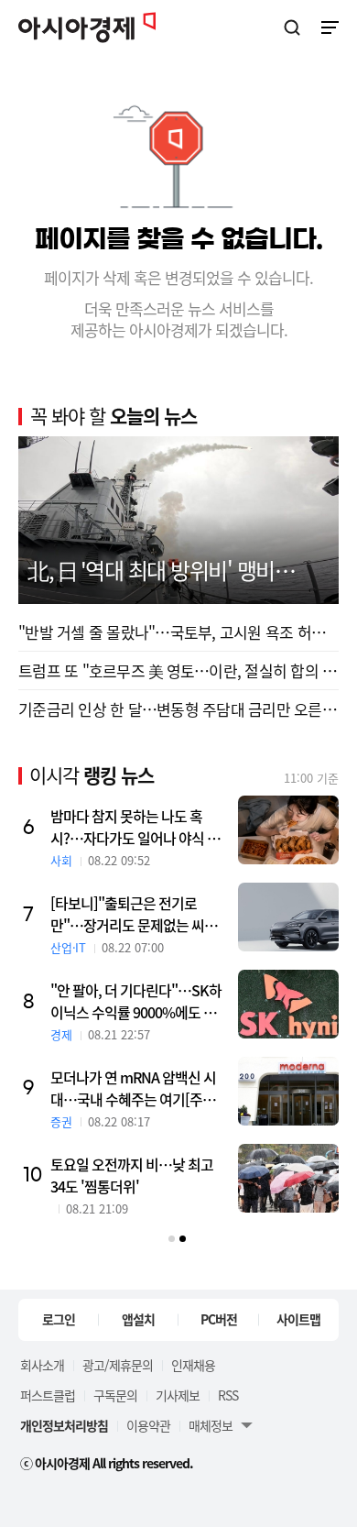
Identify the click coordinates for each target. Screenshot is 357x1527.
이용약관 (148, 1425)
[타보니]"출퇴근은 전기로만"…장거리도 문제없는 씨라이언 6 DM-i (133, 914)
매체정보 (211, 1425)
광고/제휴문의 (117, 1365)
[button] (171, 1239)
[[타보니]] (288, 917)
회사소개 (42, 1365)
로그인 (58, 1319)
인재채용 (193, 1365)
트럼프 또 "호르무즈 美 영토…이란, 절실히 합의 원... (178, 670)
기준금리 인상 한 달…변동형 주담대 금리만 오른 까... (178, 709)
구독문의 (115, 1395)
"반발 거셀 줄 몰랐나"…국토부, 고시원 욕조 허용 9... (178, 632)
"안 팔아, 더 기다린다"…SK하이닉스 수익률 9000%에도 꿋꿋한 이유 (139, 1001)
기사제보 (178, 1395)
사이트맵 (298, 1319)
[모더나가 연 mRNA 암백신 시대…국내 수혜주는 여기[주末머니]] (288, 1091)
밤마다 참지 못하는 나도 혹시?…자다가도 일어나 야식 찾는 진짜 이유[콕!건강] (135, 827)
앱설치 (138, 1319)
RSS (228, 1395)
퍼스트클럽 (47, 1395)
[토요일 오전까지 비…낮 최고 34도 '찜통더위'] (288, 1178)
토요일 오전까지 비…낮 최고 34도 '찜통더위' (131, 1175)
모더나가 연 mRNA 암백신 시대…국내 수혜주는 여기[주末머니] (139, 1088)
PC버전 (218, 1319)
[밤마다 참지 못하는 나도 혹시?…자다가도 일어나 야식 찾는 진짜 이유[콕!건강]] (288, 830)
